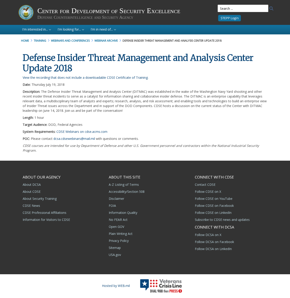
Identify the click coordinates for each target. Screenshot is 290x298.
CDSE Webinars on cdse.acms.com (81, 131)
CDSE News (31, 205)
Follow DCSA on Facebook (214, 242)
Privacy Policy (119, 240)
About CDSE (32, 191)
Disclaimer (116, 198)
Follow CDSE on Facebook (214, 205)
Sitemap (115, 248)
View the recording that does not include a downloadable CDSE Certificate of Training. (85, 77)
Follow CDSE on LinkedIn (213, 212)
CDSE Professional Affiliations (44, 212)
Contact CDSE (205, 184)
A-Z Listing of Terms (124, 184)
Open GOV (116, 226)
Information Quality (123, 212)
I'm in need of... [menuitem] (102, 29)
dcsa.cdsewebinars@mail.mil (74, 138)
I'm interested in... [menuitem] (35, 29)
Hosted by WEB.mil (116, 286)
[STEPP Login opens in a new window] (229, 18)
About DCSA (32, 184)
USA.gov (115, 255)
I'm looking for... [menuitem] (69, 29)
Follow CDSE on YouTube (213, 198)
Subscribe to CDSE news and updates (222, 219)
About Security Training (40, 198)
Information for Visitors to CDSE (46, 219)
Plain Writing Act (121, 233)
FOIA (112, 205)
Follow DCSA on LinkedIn (213, 249)
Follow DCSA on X (208, 235)
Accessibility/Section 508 (127, 191)
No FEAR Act (118, 219)
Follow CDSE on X (208, 191)
